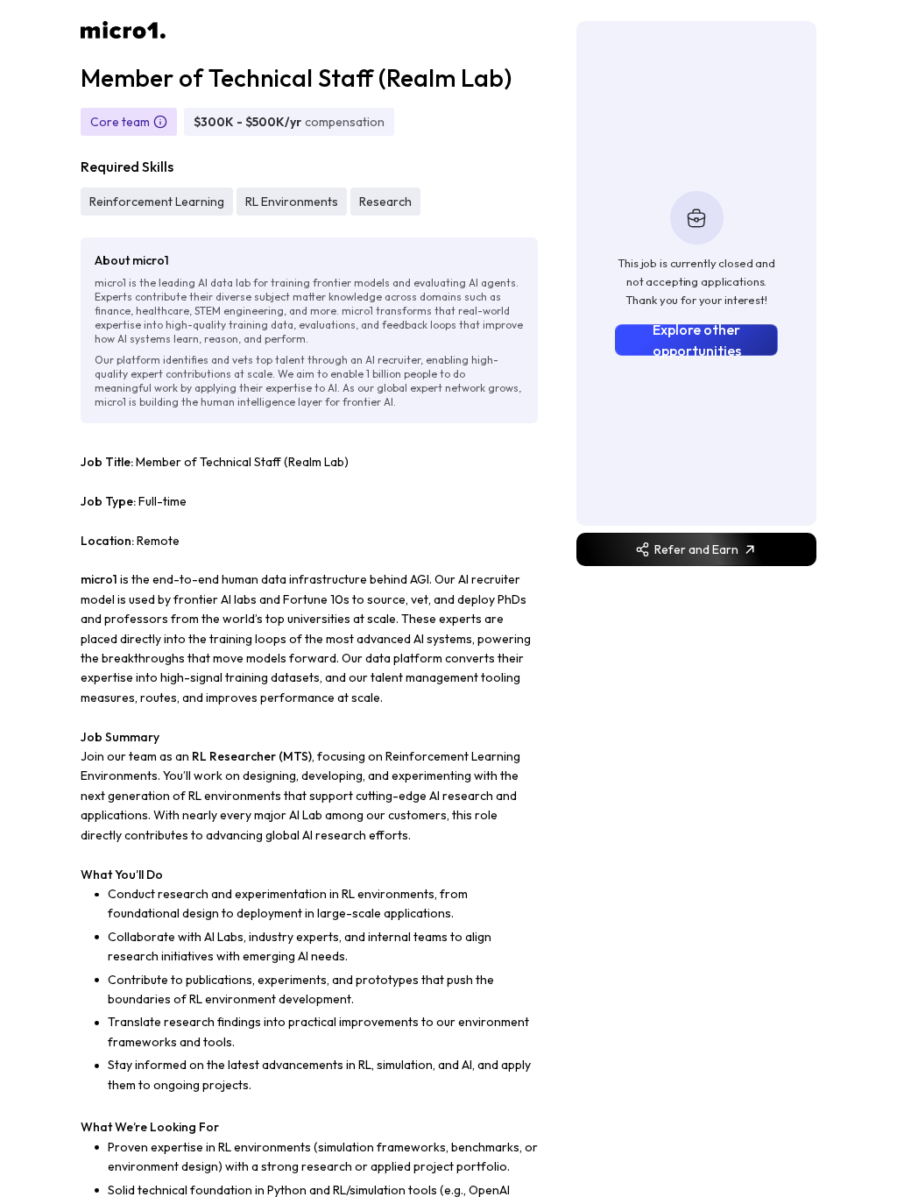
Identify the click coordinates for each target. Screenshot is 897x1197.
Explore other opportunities (697, 340)
